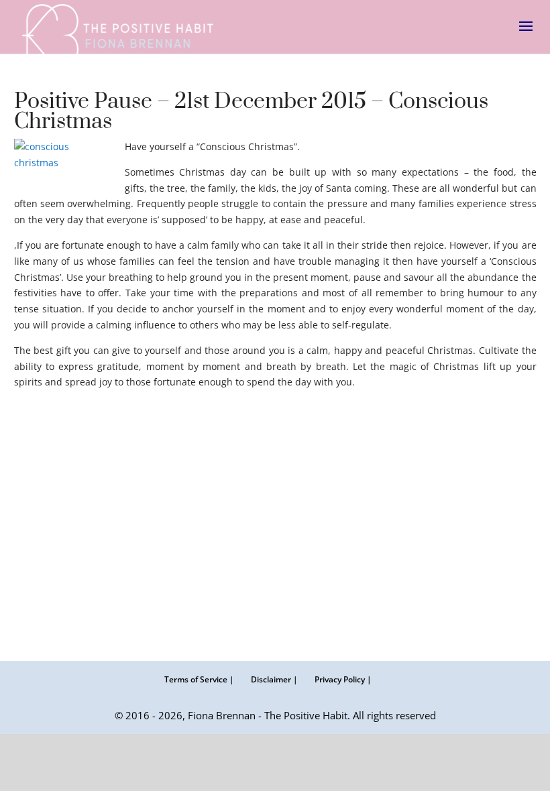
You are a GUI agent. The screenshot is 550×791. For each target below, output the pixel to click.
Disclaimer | (274, 679)
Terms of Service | (199, 679)
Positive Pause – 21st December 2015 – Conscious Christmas (251, 111)
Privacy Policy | (343, 679)
